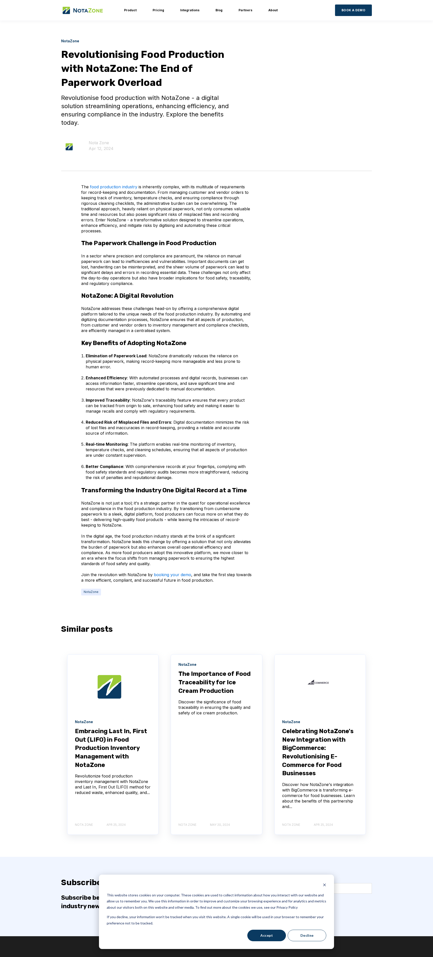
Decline (307, 935)
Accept (266, 935)
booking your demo (172, 574)
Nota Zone (99, 142)
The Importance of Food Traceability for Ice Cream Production (214, 682)
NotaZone (91, 592)
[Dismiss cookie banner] (324, 885)
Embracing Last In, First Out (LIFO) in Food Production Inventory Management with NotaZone (111, 748)
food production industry (113, 186)
